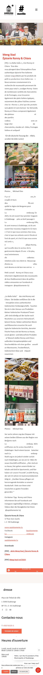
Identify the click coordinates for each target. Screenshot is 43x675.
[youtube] (10, 610)
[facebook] (2, 610)
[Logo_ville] (15, 4)
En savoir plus (24, 671)
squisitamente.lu (11, 540)
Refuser (14, 671)
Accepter (5, 671)
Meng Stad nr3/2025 (17, 560)
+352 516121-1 (8, 626)
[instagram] (6, 610)
